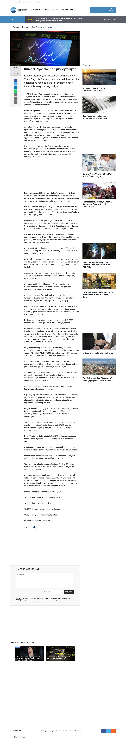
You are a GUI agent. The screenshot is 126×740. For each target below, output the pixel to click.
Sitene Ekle (43, 2)
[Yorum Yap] (15, 102)
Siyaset (55, 10)
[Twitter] (15, 83)
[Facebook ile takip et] (103, 731)
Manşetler (18, 2)
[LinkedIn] (15, 87)
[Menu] (93, 10)
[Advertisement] (52, 175)
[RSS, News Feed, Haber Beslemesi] (113, 731)
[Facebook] (15, 80)
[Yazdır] (15, 98)
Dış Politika (36, 10)
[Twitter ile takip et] (108, 731)
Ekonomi (64, 10)
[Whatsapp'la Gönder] (15, 91)
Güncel (46, 10)
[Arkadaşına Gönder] (15, 94)
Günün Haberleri (27, 2)
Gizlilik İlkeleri (67, 731)
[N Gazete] (18, 10)
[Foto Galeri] (114, 2)
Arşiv (36, 2)
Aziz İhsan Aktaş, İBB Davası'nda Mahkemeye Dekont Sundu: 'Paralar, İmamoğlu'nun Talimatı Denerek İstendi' (59, 19)
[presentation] (17, 19)
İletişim (58, 731)
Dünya (73, 10)
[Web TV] (110, 2)
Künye (52, 731)
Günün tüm (109, 20)
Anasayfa (44, 731)
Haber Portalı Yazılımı (20, 737)
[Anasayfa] (11, 2)
